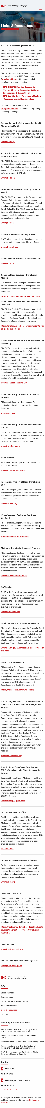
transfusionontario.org (11, 756)
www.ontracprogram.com (13, 801)
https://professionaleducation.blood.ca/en (20, 296)
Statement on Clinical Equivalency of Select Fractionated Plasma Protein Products (19, 1030)
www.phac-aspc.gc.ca (11, 965)
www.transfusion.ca (10, 446)
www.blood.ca (7, 263)
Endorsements (7, 997)
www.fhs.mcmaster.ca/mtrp (14, 575)
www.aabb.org (8, 142)
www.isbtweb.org (9, 503)
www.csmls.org (8, 413)
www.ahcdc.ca (8, 178)
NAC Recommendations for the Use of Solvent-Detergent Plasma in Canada (21, 1053)
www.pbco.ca (7, 223)
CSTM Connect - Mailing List (14, 383)
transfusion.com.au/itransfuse (15, 536)
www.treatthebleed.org (12, 949)
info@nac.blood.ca (10, 79)
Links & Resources (9, 1010)
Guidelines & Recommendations (14, 1001)
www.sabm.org (8, 882)
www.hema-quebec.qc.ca (13, 470)
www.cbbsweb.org (9, 247)
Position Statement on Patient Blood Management (22, 1042)
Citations (5, 1014)
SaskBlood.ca (7, 849)
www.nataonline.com (10, 612)
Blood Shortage (7, 993)
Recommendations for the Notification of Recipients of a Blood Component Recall (18, 1047)
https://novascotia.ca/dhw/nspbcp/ (17, 690)
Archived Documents (10, 1005)
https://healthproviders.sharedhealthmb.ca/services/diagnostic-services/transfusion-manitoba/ (22, 930)
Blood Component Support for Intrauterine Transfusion (18, 1036)
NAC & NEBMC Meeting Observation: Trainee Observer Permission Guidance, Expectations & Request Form (21, 90)
